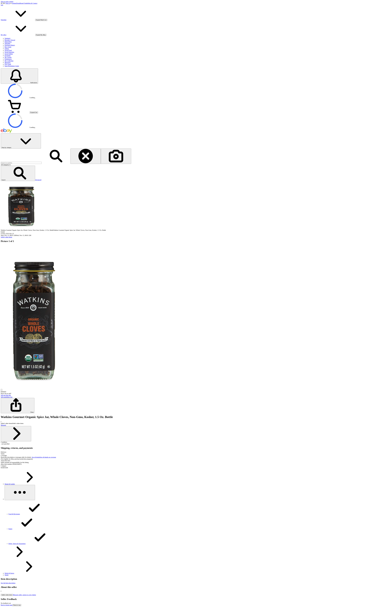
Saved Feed (8, 50)
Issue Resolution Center (12, 66)
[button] (18, 173)
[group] (184, 316)
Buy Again (8, 47)
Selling (7, 48)
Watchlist (7, 43)
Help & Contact (32, 3)
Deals (18, 3)
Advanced (38, 180)
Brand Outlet (24, 3)
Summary (7, 38)
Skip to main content (7, 1)
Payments (7, 55)
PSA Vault (8, 64)
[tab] (184, 461)
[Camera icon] (116, 156)
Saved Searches (9, 52)
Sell (2, 5)
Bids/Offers (8, 42)
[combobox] (21, 163)
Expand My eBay (41, 35)
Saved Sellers (9, 54)
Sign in (8, 3)
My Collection (9, 61)
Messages (7, 62)
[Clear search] (85, 156)
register (14, 3)
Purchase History (10, 45)
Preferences (8, 59)
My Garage (8, 57)
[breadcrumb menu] (20, 492)
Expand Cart (33, 112)
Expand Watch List (41, 20)
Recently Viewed (10, 40)
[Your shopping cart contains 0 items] (15, 112)
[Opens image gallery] (1, 390)
